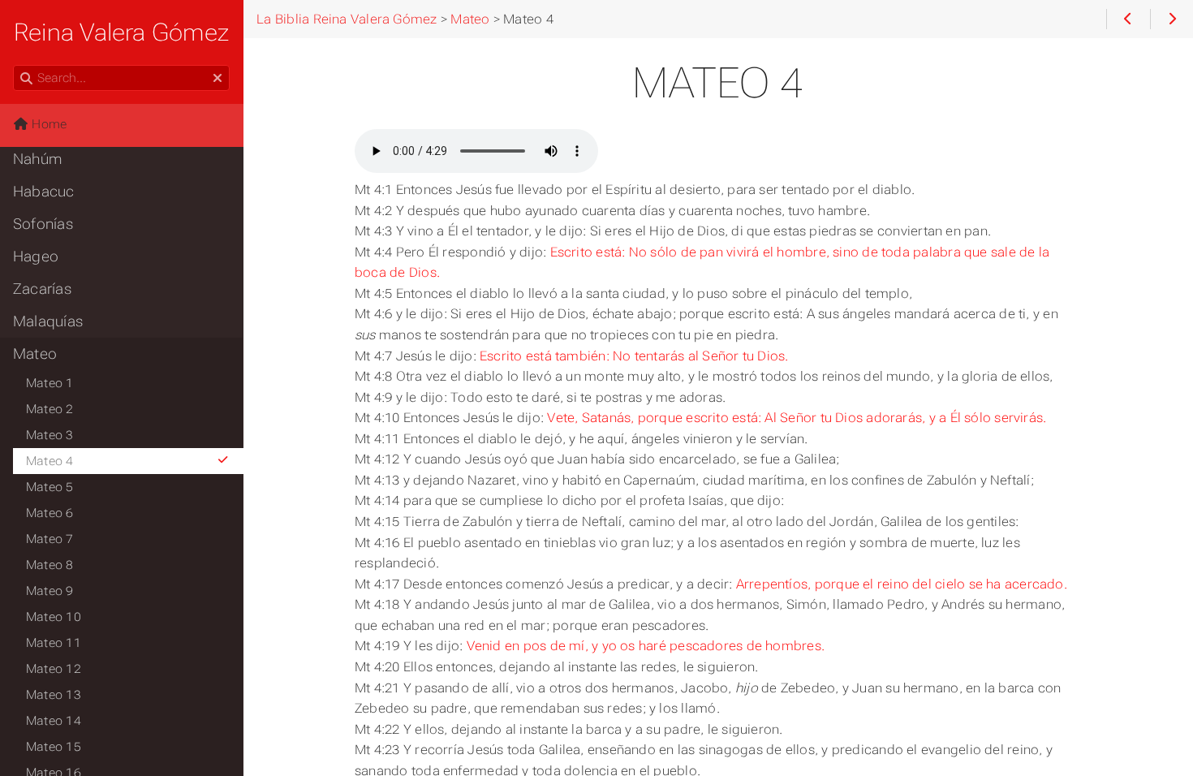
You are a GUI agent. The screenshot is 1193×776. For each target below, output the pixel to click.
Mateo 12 (53, 669)
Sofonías (43, 224)
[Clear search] (217, 78)
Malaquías (48, 321)
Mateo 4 (50, 461)
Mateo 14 (53, 720)
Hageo (35, 256)
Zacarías (42, 289)
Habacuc (44, 191)
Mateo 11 (53, 643)
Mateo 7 (50, 539)
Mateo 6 (50, 513)
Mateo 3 (50, 435)
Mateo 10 (53, 617)
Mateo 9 (50, 591)
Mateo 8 (50, 565)
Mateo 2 (50, 409)
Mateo (35, 354)
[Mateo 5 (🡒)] (1171, 19)
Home (47, 124)
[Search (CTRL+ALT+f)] (26, 78)
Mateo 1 (50, 383)
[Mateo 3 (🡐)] (1127, 19)
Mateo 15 (53, 746)
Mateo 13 (53, 695)
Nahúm (37, 159)
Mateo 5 (50, 487)
